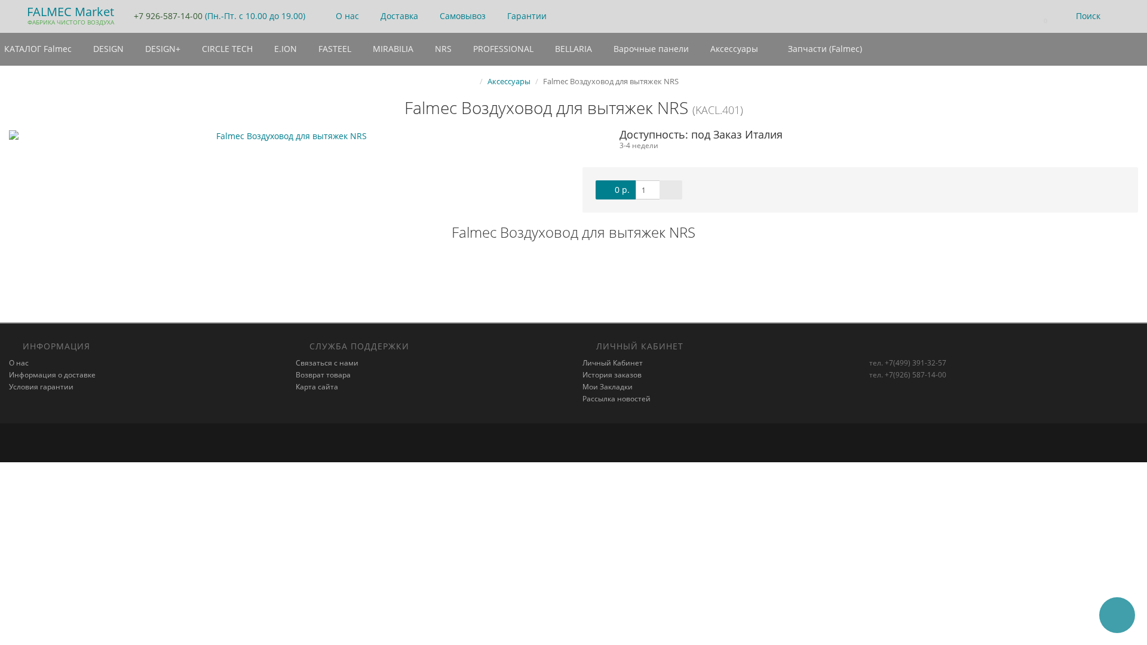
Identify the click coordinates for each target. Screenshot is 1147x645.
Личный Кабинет (612, 363)
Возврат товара (323, 375)
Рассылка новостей (616, 399)
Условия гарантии (41, 387)
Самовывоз (461, 16)
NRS (442, 48)
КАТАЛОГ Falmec (38, 48)
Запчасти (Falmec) (824, 48)
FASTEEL (333, 48)
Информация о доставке (52, 375)
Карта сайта (317, 387)
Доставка (398, 16)
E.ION (284, 48)
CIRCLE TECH (226, 48)
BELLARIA (572, 48)
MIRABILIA (391, 48)
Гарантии (526, 16)
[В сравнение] (671, 189)
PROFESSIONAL (502, 48)
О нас (346, 16)
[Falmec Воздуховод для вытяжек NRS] (287, 136)
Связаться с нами (327, 363)
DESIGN (107, 48)
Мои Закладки (607, 387)
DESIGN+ (161, 48)
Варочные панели (650, 48)
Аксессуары (733, 48)
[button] (1040, 16)
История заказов (612, 375)
